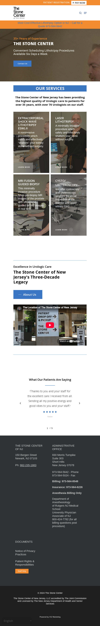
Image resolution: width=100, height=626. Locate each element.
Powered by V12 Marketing (50, 617)
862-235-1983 (28, 465)
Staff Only (22, 571)
